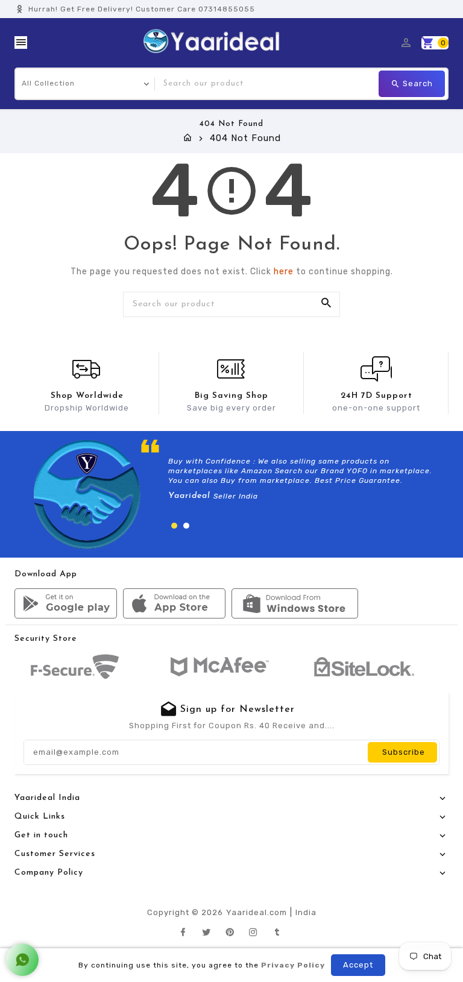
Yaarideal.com (256, 912)
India (306, 912)
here (284, 271)
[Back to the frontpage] (188, 138)
